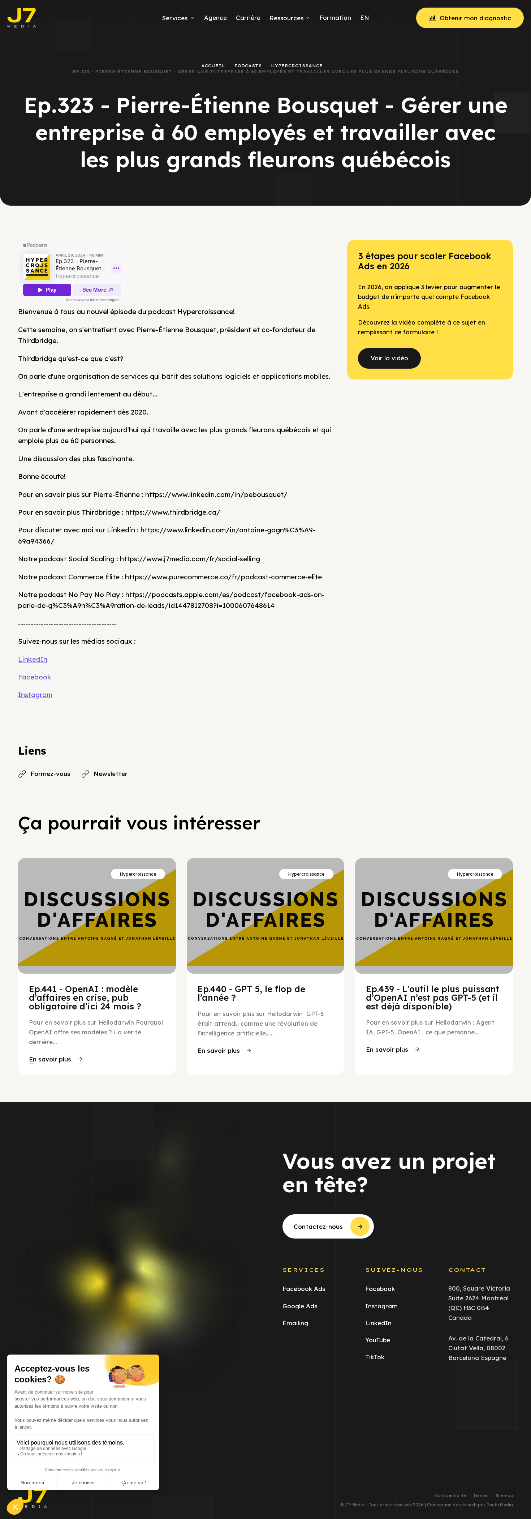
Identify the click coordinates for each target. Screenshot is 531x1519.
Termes (480, 1496)
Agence (215, 17)
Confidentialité (450, 1496)
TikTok (374, 1357)
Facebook (34, 677)
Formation (335, 17)
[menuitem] (363, 17)
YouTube (377, 1340)
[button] (55, 1059)
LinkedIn (32, 659)
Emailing (295, 1323)
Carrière (248, 17)
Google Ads (299, 1306)
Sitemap (504, 1496)
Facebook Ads (303, 1288)
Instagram (35, 694)
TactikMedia (500, 1504)
